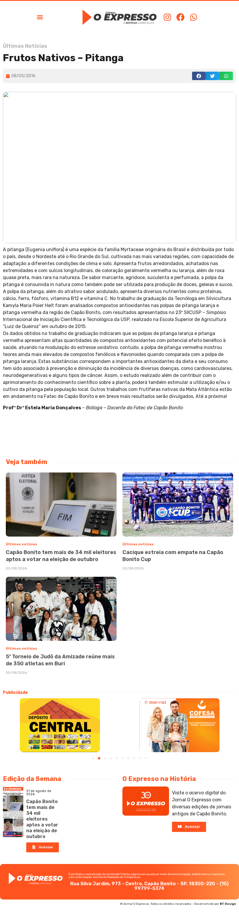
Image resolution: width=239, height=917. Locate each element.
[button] (40, 17)
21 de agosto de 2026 (38, 792)
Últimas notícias (21, 544)
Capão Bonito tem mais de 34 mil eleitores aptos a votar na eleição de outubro (42, 819)
